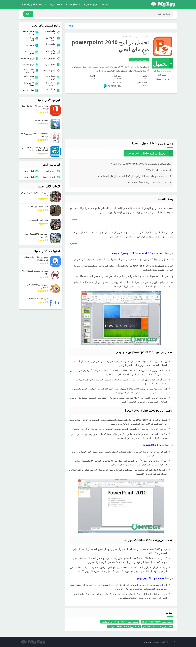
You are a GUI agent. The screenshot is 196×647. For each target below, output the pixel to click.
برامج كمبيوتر (91, 4)
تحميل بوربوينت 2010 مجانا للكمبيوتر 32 (123, 626)
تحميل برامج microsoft (132, 36)
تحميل (160, 63)
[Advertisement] (121, 116)
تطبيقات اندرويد (56, 4)
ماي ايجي (105, 4)
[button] (28, 14)
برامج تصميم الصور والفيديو (35, 4)
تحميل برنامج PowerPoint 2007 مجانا (157, 621)
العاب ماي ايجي (74, 4)
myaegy (147, 642)
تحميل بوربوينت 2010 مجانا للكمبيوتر (157, 626)
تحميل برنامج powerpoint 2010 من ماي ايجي (120, 621)
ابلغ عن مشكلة (162, 79)
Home (145, 36)
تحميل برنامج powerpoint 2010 (145, 153)
